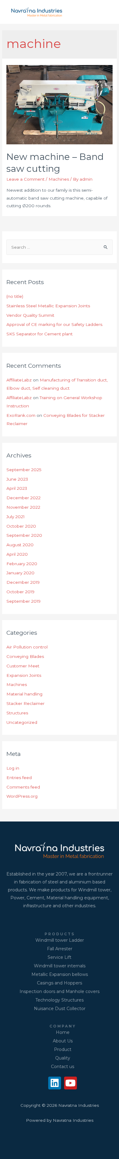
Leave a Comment (25, 179)
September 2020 (24, 535)
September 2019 (23, 601)
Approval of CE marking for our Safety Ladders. (54, 324)
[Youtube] (70, 1083)
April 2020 (17, 554)
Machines (59, 179)
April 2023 (16, 488)
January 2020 (20, 572)
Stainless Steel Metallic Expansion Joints (48, 305)
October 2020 (21, 526)
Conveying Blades (25, 656)
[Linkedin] (54, 1083)
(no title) (14, 296)
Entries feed (19, 777)
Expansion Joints (23, 675)
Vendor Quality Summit (30, 315)
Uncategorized (21, 722)
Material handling (24, 693)
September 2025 (23, 469)
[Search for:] (59, 247)
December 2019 (23, 582)
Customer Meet (22, 665)
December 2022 (23, 497)
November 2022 (23, 507)
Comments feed (23, 787)
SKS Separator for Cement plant (39, 333)
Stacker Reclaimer (25, 703)
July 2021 (15, 516)
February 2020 (21, 563)
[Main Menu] (106, 12)
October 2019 (20, 591)
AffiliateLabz (19, 379)
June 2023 (17, 479)
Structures (17, 712)
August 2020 (20, 544)
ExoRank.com (20, 415)
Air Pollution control (27, 646)
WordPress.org (22, 796)
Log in (12, 768)
